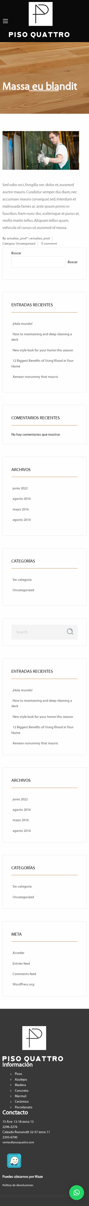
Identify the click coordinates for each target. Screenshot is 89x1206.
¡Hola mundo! (22, 324)
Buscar (16, 253)
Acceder (18, 953)
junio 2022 (20, 488)
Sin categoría (22, 580)
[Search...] (70, 631)
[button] (76, 1192)
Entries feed (21, 964)
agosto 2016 (22, 499)
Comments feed (24, 974)
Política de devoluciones (17, 1185)
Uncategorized (25, 243)
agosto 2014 (22, 520)
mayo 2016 (21, 509)
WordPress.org (23, 984)
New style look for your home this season (43, 350)
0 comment (49, 243)
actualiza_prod (16, 238)
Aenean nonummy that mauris (35, 377)
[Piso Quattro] (39, 19)
